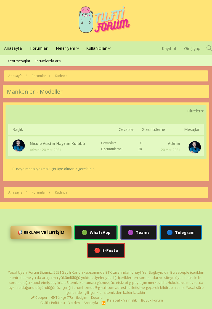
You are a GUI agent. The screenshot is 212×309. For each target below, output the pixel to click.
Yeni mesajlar (19, 60)
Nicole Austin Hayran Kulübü (57, 143)
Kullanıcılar (96, 48)
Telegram (181, 232)
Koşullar (97, 297)
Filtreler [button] (193, 110)
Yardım (74, 302)
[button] (78, 49)
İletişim (81, 297)
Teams (139, 232)
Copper (41, 297)
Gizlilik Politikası (52, 302)
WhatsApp (95, 232)
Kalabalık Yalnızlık (122, 300)
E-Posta (106, 250)
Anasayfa (13, 48)
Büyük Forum (152, 300)
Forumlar (38, 48)
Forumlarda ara (48, 60)
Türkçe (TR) (64, 297)
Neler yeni (65, 48)
